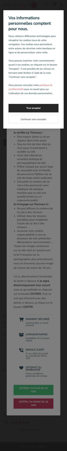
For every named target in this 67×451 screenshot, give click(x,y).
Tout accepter (33, 108)
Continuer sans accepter (33, 119)
